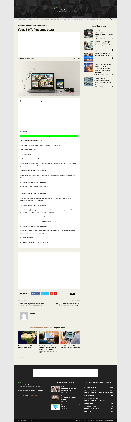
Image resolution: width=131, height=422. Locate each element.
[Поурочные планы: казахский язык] (55, 407)
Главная (77, 420)
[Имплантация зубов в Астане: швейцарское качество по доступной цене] (88, 81)
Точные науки (56, 19)
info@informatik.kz (35, 396)
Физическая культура (91, 409)
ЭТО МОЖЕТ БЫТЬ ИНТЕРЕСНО (41, 328)
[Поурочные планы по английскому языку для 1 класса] (55, 398)
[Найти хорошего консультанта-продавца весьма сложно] (55, 389)
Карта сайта (91, 420)
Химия (27, 25)
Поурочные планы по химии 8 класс (39, 25)
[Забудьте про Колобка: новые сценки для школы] (88, 57)
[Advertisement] (49, 44)
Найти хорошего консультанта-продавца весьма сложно (69, 388)
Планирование (27, 23)
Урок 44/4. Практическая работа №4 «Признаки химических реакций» (68, 304)
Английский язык (90, 406)
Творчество (67, 19)
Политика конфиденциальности (104, 420)
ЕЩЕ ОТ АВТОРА (60, 328)
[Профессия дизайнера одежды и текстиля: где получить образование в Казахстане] (88, 45)
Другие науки (90, 19)
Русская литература (91, 398)
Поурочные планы (90, 387)
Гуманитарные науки (41, 19)
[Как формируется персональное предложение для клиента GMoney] (88, 33)
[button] (111, 19)
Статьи (99, 19)
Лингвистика (78, 19)
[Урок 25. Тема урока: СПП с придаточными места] (27, 337)
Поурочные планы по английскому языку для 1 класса (69, 397)
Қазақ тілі (87, 411)
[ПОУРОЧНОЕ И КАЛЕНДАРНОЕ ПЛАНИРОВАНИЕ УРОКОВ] (65, 9)
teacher (22, 58)
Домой (20, 23)
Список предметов (25, 19)
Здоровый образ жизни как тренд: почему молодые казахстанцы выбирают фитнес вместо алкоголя (103, 68)
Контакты (83, 420)
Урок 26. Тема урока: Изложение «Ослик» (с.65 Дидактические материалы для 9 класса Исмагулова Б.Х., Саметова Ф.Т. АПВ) (48, 349)
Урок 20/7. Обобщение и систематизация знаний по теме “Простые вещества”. (31, 304)
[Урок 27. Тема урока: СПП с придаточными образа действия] (70, 337)
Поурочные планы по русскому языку (96, 393)
